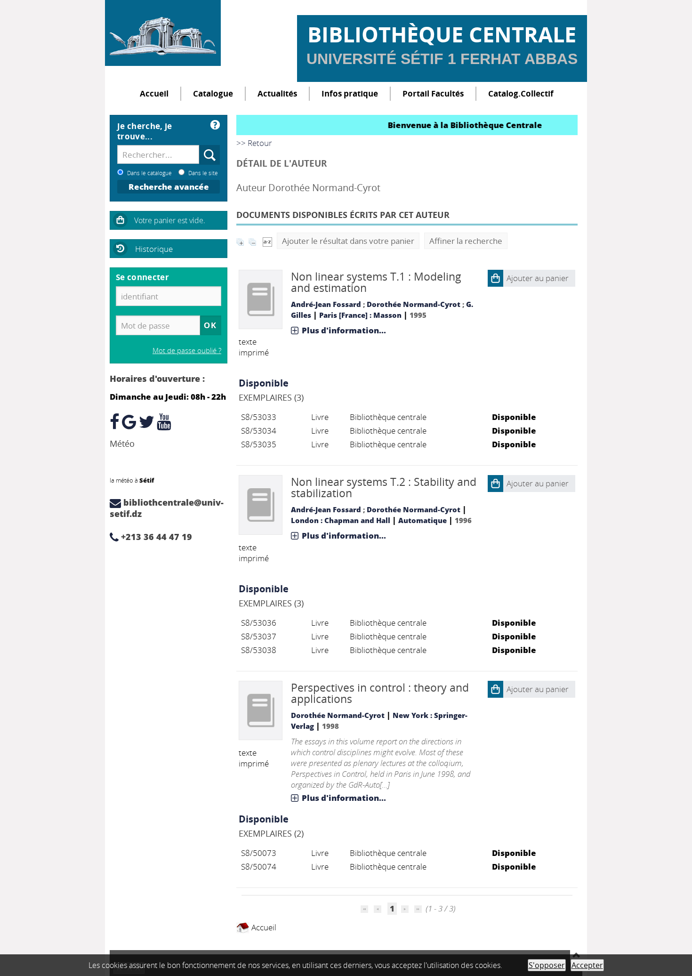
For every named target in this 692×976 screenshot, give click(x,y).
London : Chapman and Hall (340, 520)
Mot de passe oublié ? (187, 350)
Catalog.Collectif (521, 93)
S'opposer (547, 965)
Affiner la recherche (465, 240)
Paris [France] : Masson (360, 315)
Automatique (422, 520)
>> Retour (254, 142)
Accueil (154, 93)
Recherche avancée (169, 186)
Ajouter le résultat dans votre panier (348, 240)
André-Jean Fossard (326, 304)
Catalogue (213, 93)
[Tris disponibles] (267, 240)
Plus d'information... (344, 330)
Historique (154, 248)
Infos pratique (350, 93)
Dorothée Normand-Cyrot (413, 304)
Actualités (277, 93)
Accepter (587, 965)
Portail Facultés (433, 93)
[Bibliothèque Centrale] (163, 33)
